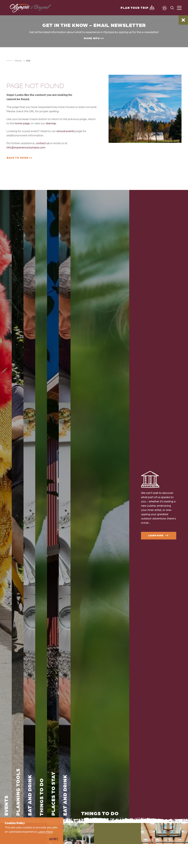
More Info (92, 38)
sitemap (51, 123)
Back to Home (17, 157)
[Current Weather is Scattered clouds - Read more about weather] (164, 8)
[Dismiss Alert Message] (183, 20)
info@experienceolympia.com (25, 147)
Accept (53, 838)
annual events (65, 131)
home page (22, 123)
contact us (42, 143)
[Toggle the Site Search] (172, 7)
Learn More (155, 535)
